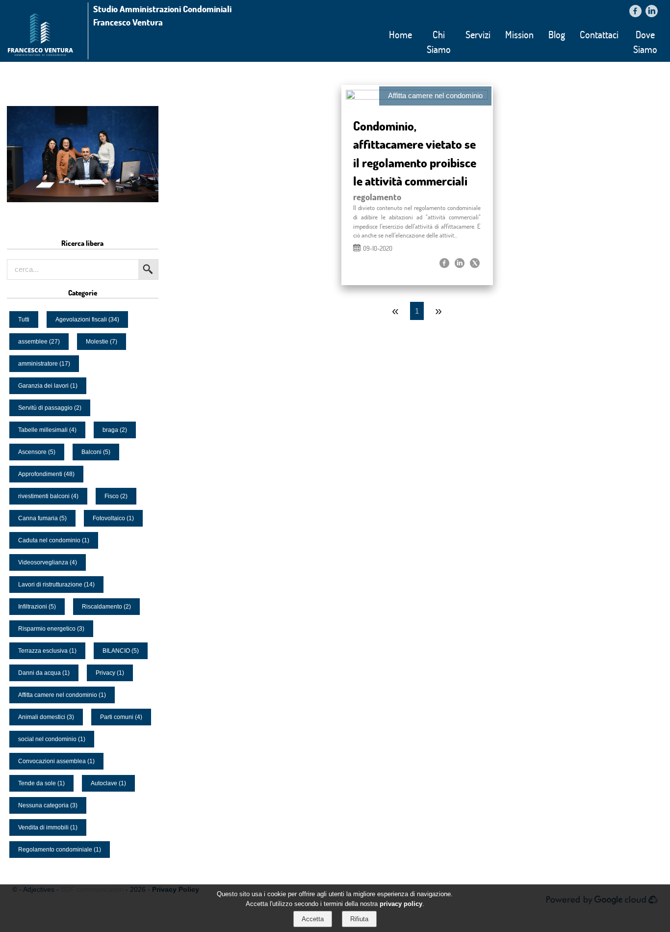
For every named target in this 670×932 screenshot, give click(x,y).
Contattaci (599, 34)
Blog (556, 34)
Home (400, 34)
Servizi (477, 34)
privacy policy (401, 903)
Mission (519, 34)
